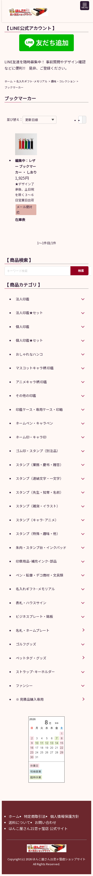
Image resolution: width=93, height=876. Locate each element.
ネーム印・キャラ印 (31, 437)
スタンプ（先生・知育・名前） (39, 492)
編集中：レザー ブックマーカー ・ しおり (26, 166)
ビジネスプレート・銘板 (34, 616)
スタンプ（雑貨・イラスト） (38, 506)
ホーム (9, 81)
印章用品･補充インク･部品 (36, 561)
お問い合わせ (45, 822)
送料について (19, 822)
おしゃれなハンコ (29, 354)
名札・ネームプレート (32, 630)
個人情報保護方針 (64, 816)
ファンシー (24, 685)
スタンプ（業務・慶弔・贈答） (39, 464)
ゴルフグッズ (26, 644)
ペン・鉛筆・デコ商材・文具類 (39, 575)
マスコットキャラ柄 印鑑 (35, 367)
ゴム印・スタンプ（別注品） (38, 450)
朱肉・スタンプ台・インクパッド (41, 547)
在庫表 (20, 219)
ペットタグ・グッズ (31, 658)
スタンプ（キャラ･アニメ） (37, 519)
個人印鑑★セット (29, 340)
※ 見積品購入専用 (30, 699)
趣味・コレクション (63, 81)
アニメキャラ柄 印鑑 (31, 381)
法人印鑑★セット (29, 312)
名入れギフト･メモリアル (31, 81)
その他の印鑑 (26, 395)
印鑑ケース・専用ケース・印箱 (39, 409)
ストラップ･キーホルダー (35, 671)
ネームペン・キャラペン (34, 423)
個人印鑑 (22, 326)
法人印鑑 (22, 299)
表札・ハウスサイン (31, 602)
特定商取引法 (35, 816)
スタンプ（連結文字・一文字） (39, 478)
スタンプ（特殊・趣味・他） (38, 533)
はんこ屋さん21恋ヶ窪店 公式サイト (38, 828)
